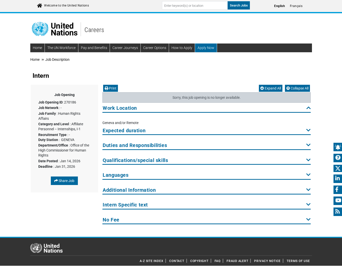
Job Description (57, 60)
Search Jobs (239, 5)
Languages (115, 175)
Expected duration (124, 131)
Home (37, 48)
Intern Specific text (125, 205)
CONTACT (176, 261)
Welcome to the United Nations (66, 5)
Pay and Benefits (94, 48)
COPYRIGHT (199, 261)
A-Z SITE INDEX (151, 261)
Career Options (154, 48)
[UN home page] (46, 248)
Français (296, 6)
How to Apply (182, 48)
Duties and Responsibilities (135, 145)
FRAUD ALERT (237, 261)
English (279, 6)
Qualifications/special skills (135, 160)
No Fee (111, 220)
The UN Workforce (61, 48)
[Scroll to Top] (333, 266)
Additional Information (129, 190)
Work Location (120, 108)
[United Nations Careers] (67, 29)
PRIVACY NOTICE (267, 261)
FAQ (218, 261)
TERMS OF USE (298, 261)
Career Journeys (125, 48)
